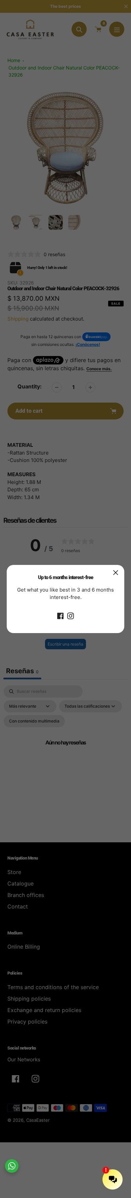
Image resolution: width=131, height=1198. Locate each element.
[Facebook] (60, 615)
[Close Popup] (116, 572)
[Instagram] (70, 615)
